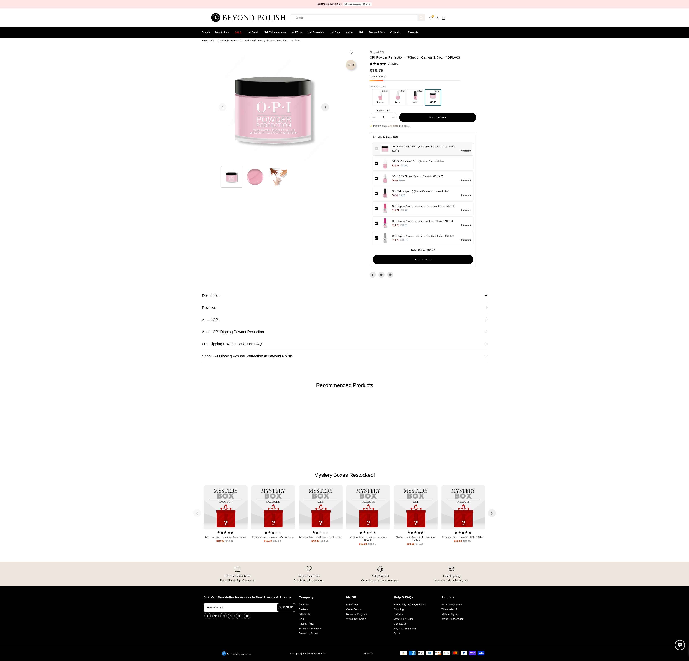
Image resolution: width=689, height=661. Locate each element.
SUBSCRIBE (286, 607)
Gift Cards (304, 614)
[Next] (325, 107)
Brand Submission (451, 604)
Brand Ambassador (452, 618)
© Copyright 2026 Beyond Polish (308, 653)
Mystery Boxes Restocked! (344, 475)
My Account (352, 604)
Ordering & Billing (404, 618)
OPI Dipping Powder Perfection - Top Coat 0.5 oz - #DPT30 (423, 236)
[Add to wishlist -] (351, 52)
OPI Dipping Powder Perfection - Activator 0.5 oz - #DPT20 (422, 221)
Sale (238, 32)
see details (404, 126)
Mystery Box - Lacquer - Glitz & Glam (463, 537)
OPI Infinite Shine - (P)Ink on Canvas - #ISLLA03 (417, 176)
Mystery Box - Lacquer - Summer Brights (368, 538)
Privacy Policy (306, 623)
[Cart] (443, 18)
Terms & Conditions (310, 628)
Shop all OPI (377, 52)
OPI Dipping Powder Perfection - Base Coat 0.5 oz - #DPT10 (423, 206)
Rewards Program (356, 614)
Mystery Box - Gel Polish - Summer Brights (416, 538)
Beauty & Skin (377, 32)
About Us (304, 604)
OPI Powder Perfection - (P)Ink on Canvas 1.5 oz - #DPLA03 (423, 146)
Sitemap (368, 653)
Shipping (399, 609)
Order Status (353, 609)
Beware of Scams (309, 633)
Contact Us (400, 623)
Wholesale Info (449, 609)
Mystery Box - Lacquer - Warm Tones (273, 537)
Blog (301, 618)
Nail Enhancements (275, 32)
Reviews (303, 609)
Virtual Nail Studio (356, 618)
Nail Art (350, 32)
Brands (206, 32)
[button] (680, 645)
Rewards (413, 32)
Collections (396, 32)
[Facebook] (373, 275)
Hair (361, 32)
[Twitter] (381, 275)
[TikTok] (239, 616)
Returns (398, 614)
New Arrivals (222, 32)
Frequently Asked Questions (410, 604)
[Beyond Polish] (249, 17)
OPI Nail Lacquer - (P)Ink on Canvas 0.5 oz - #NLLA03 (420, 191)
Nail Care (335, 32)
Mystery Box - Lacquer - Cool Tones (225, 537)
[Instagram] (223, 616)
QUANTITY (383, 110)
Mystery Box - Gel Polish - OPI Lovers (320, 537)
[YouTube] (247, 616)
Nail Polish (253, 32)
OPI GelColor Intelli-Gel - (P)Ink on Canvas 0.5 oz (418, 161)
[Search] (421, 17)
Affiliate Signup (449, 614)
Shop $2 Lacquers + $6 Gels (357, 4)
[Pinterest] (390, 275)
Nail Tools (296, 32)
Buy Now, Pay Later (405, 628)
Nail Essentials (316, 32)
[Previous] (222, 107)
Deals (397, 633)
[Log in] (437, 18)
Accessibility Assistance (239, 654)
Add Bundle (423, 259)
